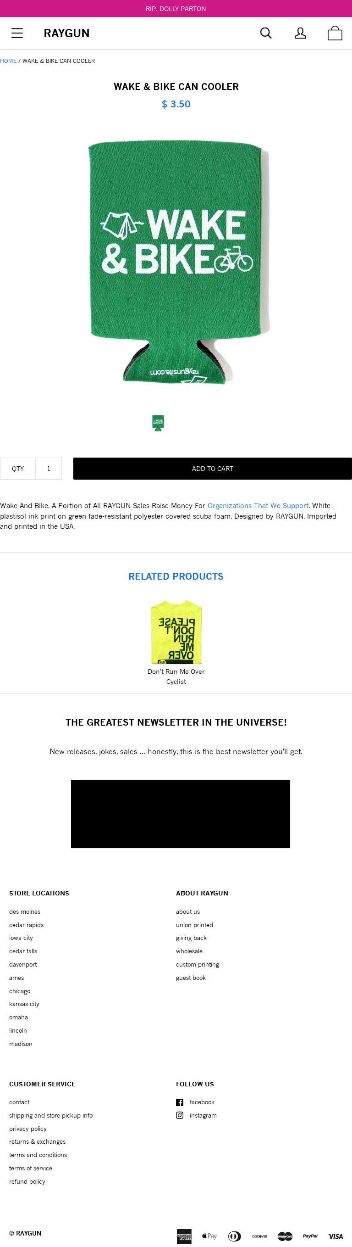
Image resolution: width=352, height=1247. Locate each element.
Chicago (19, 991)
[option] (176, 423)
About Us (188, 911)
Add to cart (212, 468)
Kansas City (24, 1003)
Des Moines (24, 911)
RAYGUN (28, 1233)
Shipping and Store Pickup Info (51, 1115)
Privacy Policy (28, 1128)
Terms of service (30, 1168)
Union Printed (194, 924)
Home (8, 60)
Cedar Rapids (26, 924)
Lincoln (18, 1030)
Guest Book (191, 977)
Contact (19, 1102)
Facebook (202, 1102)
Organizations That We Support (258, 505)
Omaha (18, 1017)
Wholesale (189, 951)
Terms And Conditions (38, 1154)
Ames (16, 977)
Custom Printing (197, 964)
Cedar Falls (23, 951)
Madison (21, 1043)
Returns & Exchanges (37, 1141)
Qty (18, 468)
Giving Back (191, 937)
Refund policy (27, 1181)
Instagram (203, 1115)
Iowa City (21, 937)
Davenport (23, 964)
